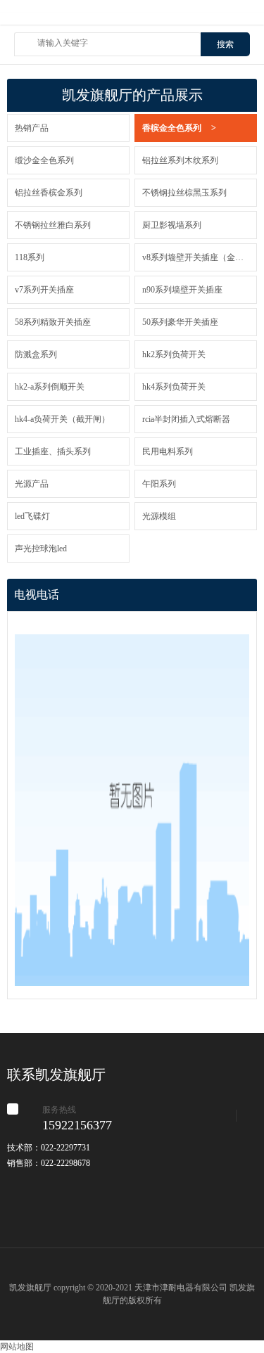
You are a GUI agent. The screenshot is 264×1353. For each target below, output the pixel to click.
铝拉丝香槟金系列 (48, 193)
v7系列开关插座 (44, 290)
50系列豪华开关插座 (180, 322)
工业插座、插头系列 (53, 451)
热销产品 (32, 128)
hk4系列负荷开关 (174, 387)
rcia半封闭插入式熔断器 (186, 419)
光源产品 (32, 484)
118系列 (29, 257)
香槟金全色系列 (179, 128)
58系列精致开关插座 (53, 322)
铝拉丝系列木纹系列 (180, 160)
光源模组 (159, 516)
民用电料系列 (167, 451)
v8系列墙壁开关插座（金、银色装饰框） (195, 257)
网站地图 (17, 1347)
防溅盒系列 (36, 354)
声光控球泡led (41, 548)
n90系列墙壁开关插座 (182, 290)
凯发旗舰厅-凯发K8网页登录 (131, 19)
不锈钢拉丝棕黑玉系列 (184, 193)
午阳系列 (159, 484)
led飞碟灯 (32, 516)
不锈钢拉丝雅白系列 (53, 225)
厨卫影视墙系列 (171, 225)
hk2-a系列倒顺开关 (49, 387)
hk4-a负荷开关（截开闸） (62, 419)
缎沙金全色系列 (44, 160)
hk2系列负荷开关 (174, 354)
